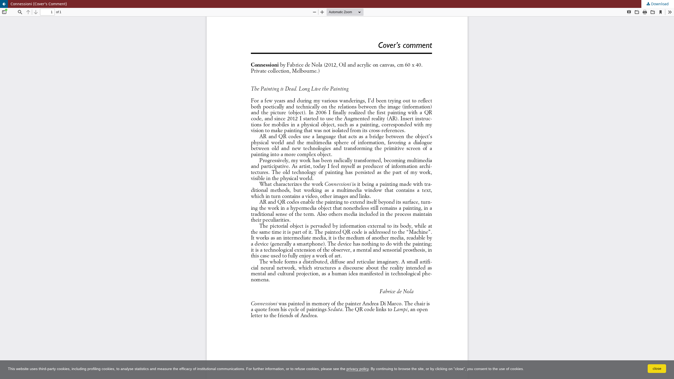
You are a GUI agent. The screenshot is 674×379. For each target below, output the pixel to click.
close (657, 368)
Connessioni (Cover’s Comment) (39, 3)
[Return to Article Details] (4, 4)
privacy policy (357, 369)
